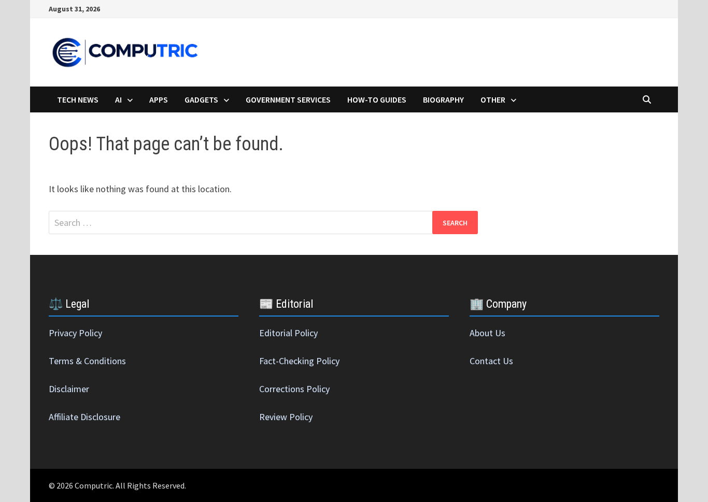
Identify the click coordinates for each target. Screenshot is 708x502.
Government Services (288, 99)
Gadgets (201, 99)
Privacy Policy (75, 333)
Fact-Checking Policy (299, 361)
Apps (158, 99)
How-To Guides (376, 99)
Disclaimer (69, 389)
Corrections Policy (294, 389)
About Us (487, 333)
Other (492, 99)
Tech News (77, 99)
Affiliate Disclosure (84, 417)
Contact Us (491, 361)
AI (118, 99)
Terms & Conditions (87, 361)
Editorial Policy (288, 333)
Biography (443, 99)
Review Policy (286, 417)
